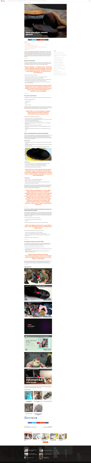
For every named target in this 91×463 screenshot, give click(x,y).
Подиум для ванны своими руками (47, 450)
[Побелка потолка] (37, 436)
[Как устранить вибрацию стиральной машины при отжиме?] (26, 454)
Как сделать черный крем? (28, 44)
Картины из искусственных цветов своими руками (59, 68)
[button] (90, 1)
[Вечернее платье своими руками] (41, 454)
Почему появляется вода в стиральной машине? (59, 65)
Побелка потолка (35, 439)
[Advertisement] (60, 44)
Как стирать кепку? (31, 457)
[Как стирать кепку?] (26, 457)
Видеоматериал (27, 49)
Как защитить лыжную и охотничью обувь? (30, 48)
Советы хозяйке (34, 438)
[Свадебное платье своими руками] (28, 436)
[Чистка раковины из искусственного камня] (41, 457)
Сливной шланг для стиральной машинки (58, 52)
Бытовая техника (60, 438)
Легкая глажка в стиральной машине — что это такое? (60, 73)
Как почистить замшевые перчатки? (58, 59)
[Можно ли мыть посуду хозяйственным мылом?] (54, 436)
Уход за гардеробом (28, 30)
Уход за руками (56, 70)
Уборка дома (51, 438)
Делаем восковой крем (28, 43)
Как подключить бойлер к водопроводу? (58, 62)
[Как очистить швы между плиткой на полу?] (45, 436)
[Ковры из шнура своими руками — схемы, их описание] (26, 450)
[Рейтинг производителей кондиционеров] (63, 436)
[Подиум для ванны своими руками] (41, 450)
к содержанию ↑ (26, 58)
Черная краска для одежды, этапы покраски (59, 57)
